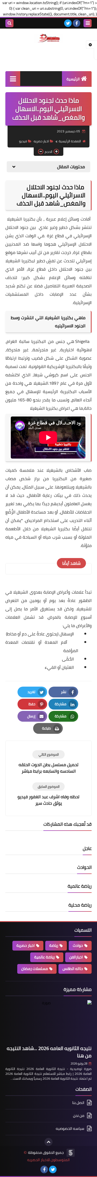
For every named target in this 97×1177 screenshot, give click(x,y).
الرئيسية (73, 78)
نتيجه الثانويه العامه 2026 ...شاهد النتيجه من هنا (49, 1052)
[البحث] (9, 23)
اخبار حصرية (25, 945)
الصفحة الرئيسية (70, 141)
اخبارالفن (76, 957)
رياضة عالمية (44, 957)
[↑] (48, 1142)
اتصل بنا (78, 1103)
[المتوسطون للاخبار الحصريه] (48, 38)
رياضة (53, 945)
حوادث (78, 945)
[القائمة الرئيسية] (12, 78)
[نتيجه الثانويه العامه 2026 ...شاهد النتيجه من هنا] (48, 1021)
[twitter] (68, 23)
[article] (48, 762)
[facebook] (76, 23)
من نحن (78, 1115)
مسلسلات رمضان (34, 968)
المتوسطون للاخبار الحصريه (48, 1160)
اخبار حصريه (41, 141)
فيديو (23, 141)
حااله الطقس (73, 968)
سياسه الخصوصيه (70, 1128)
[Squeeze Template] (71, 1153)
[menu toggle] (88, 23)
